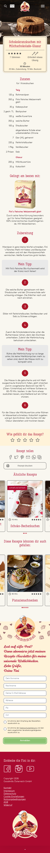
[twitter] (16, 457)
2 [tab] (23, 607)
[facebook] (10, 457)
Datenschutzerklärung (28, 728)
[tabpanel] (25, 506)
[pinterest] (22, 457)
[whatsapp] (34, 457)
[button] (25, 849)
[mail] (28, 457)
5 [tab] (27, 607)
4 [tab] (26, 607)
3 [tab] (26, 533)
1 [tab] (23, 533)
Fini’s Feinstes (25, 6)
